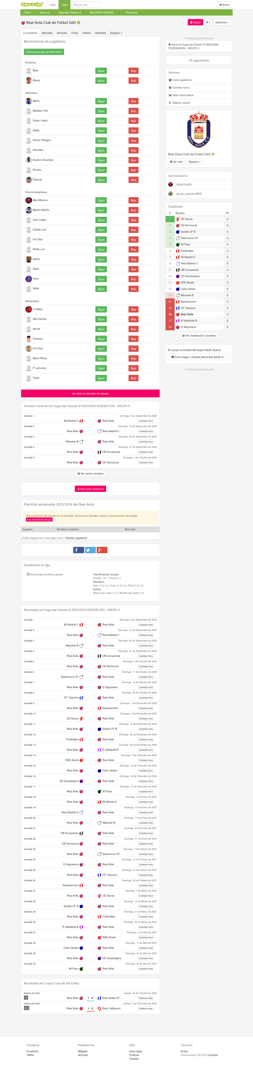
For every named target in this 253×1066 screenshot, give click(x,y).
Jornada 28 (30, 901)
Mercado (47, 33)
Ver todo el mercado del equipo (90, 393)
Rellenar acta (146, 998)
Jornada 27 (30, 890)
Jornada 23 (30, 849)
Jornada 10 (30, 713)
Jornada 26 (30, 880)
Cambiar (213, 1055)
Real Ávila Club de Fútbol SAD (51, 22)
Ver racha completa (92, 473)
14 (170, 301)
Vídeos (87, 33)
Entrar (226, 4)
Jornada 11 (30, 724)
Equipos (194, 161)
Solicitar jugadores (76, 538)
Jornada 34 (30, 963)
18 (170, 327)
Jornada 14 (30, 755)
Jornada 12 (30, 734)
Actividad (100, 33)
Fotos (74, 33)
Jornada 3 (29, 436)
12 (170, 289)
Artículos (62, 33)
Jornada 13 (30, 744)
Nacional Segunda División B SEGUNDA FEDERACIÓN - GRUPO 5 (193, 46)
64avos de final (32, 993)
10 (170, 276)
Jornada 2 (29, 426)
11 (170, 282)
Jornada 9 (29, 703)
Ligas (65, 4)
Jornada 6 (29, 672)
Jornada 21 (30, 828)
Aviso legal (135, 1051)
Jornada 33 (30, 953)
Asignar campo (181, 102)
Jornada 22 (30, 838)
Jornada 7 (29, 682)
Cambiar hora (146, 420)
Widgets (82, 1051)
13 (170, 295)
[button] (198, 356)
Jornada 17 (30, 786)
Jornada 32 (30, 943)
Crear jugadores (182, 80)
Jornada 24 (30, 859)
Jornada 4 (29, 447)
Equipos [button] (115, 33)
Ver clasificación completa (200, 335)
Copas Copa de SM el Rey (61, 983)
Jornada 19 (30, 807)
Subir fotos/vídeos (183, 95)
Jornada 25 (30, 870)
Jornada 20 (30, 817)
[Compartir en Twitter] (90, 550)
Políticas (134, 1055)
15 (170, 308)
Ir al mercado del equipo (39, 519)
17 (170, 320)
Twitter (30, 1055)
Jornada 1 (29, 415)
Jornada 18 (30, 796)
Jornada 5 (29, 457)
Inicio (53, 4)
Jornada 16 (30, 776)
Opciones (221, 22)
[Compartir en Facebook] (78, 550)
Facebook (32, 1051)
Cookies (134, 1058)
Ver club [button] (177, 161)
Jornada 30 (30, 922)
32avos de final (32, 1003)
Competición (30, 33)
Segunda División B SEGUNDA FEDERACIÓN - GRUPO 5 (92, 406)
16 (170, 314)
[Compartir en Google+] (102, 550)
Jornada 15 (30, 765)
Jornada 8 (29, 692)
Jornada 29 (30, 911)
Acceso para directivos (90, 489)
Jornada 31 (30, 932)
